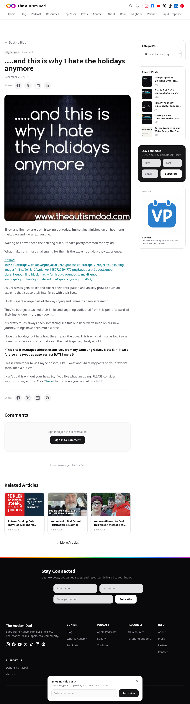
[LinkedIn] (176, 6)
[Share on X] (28, 85)
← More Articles (67, 542)
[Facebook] (152, 6)
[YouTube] (158, 6)
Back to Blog (17, 42)
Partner (152, 14)
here (49, 381)
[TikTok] (170, 6)
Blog (23, 14)
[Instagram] (146, 6)
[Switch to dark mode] (137, 6)
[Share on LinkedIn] (37, 85)
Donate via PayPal (17, 667)
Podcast (36, 14)
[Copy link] (47, 85)
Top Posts (70, 14)
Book (123, 14)
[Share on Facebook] (18, 85)
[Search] (131, 6)
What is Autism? (77, 638)
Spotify (101, 638)
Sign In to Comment (68, 440)
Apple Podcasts (106, 632)
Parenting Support (139, 638)
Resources (52, 14)
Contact (97, 14)
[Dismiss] (137, 681)
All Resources (136, 632)
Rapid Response (172, 14)
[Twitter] (164, 6)
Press (84, 14)
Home (11, 14)
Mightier (136, 14)
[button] (67, 158)
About (111, 14)
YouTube (102, 645)
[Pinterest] (182, 6)
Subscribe (171, 173)
